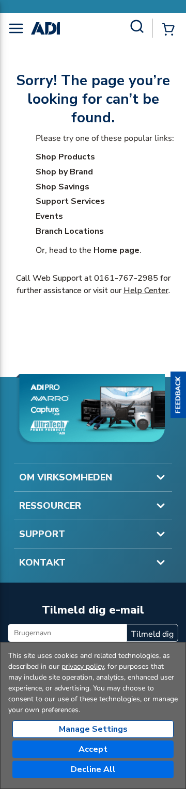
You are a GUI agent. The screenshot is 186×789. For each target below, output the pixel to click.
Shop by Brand (64, 172)
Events (49, 216)
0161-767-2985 (126, 278)
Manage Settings (93, 729)
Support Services (70, 201)
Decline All (93, 769)
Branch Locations (70, 231)
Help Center (145, 290)
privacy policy (82, 666)
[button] (178, 395)
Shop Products (65, 157)
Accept (93, 749)
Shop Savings (62, 186)
